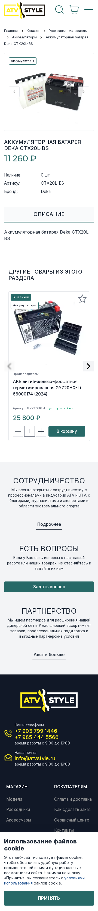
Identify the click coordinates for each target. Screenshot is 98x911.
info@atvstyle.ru (35, 758)
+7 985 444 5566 (37, 737)
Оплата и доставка (73, 799)
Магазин (16, 786)
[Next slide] (83, 92)
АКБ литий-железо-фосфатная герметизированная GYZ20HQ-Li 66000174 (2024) (47, 388)
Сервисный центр (71, 820)
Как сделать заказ (72, 809)
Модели (14, 799)
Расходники (18, 809)
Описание (49, 214)
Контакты (64, 830)
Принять (49, 898)
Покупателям (70, 786)
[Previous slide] (14, 92)
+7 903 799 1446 (36, 731)
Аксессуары (18, 820)
